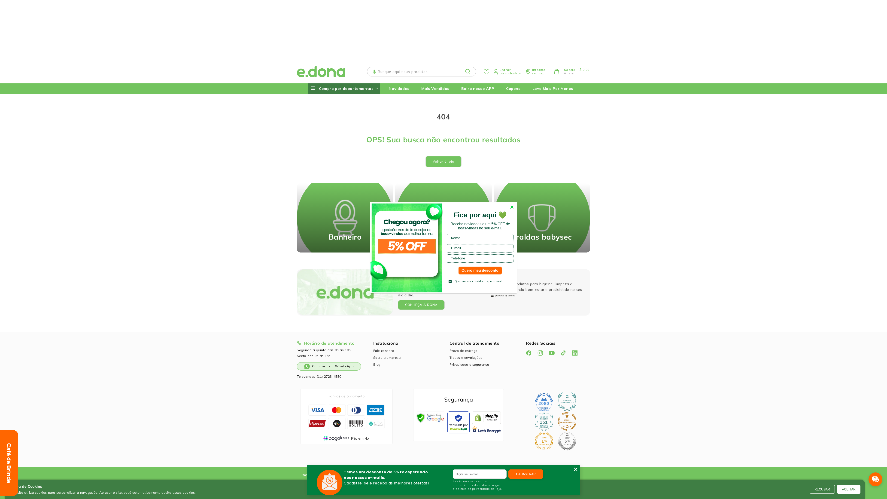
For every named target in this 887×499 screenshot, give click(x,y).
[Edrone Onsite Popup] (443, 249)
